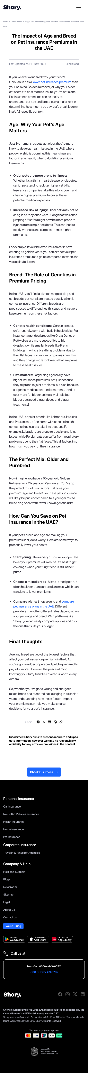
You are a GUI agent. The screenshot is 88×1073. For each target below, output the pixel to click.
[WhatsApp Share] (55, 722)
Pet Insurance (16, 21)
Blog (27, 21)
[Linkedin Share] (49, 722)
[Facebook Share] (38, 722)
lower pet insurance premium (51, 82)
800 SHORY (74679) (44, 972)
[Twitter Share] (43, 722)
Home (5, 21)
